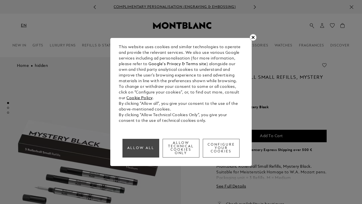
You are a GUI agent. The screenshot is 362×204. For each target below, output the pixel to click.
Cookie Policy (139, 98)
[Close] (253, 37)
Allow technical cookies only (181, 148)
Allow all (140, 148)
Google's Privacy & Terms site (177, 64)
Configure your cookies (221, 148)
